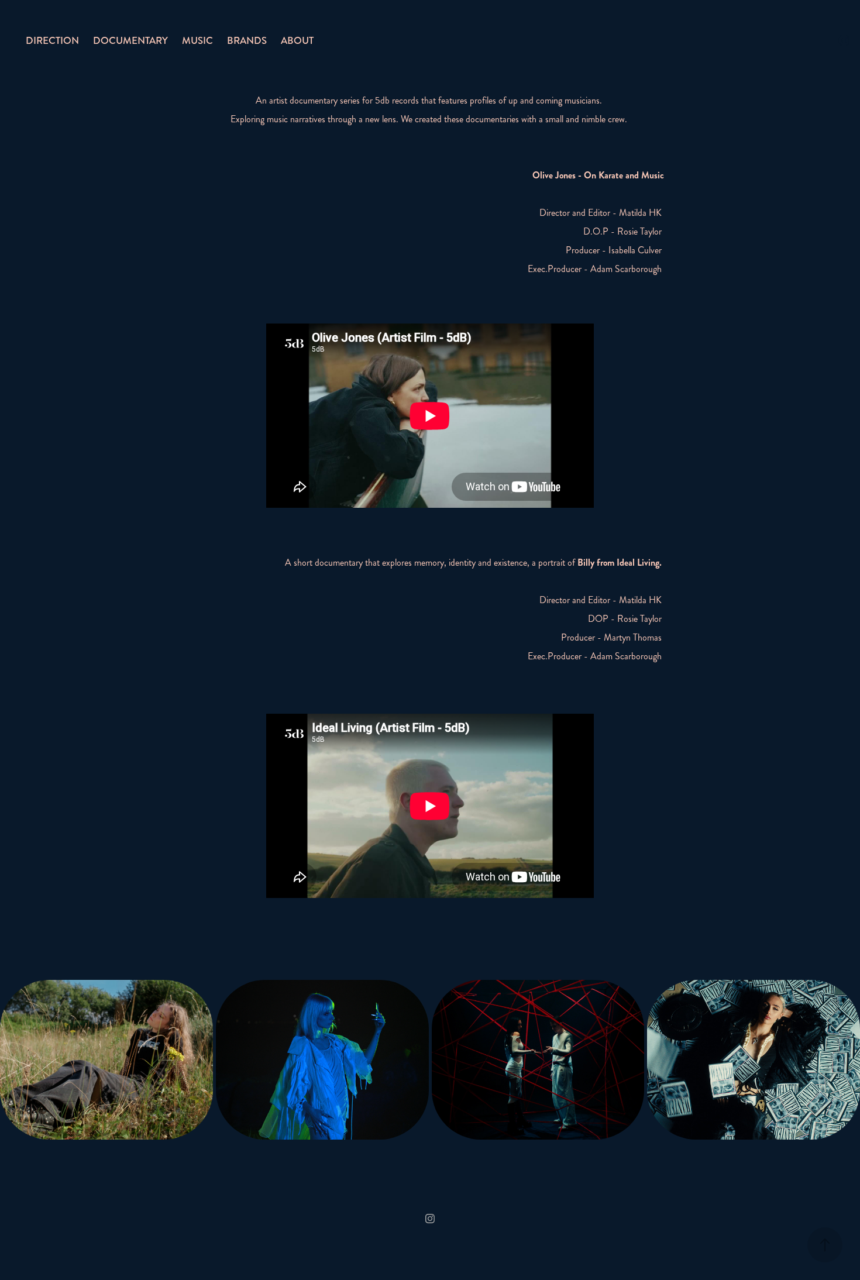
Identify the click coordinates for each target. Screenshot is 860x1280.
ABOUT (297, 40)
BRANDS (247, 40)
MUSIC (197, 40)
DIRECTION (52, 40)
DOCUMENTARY (130, 40)
